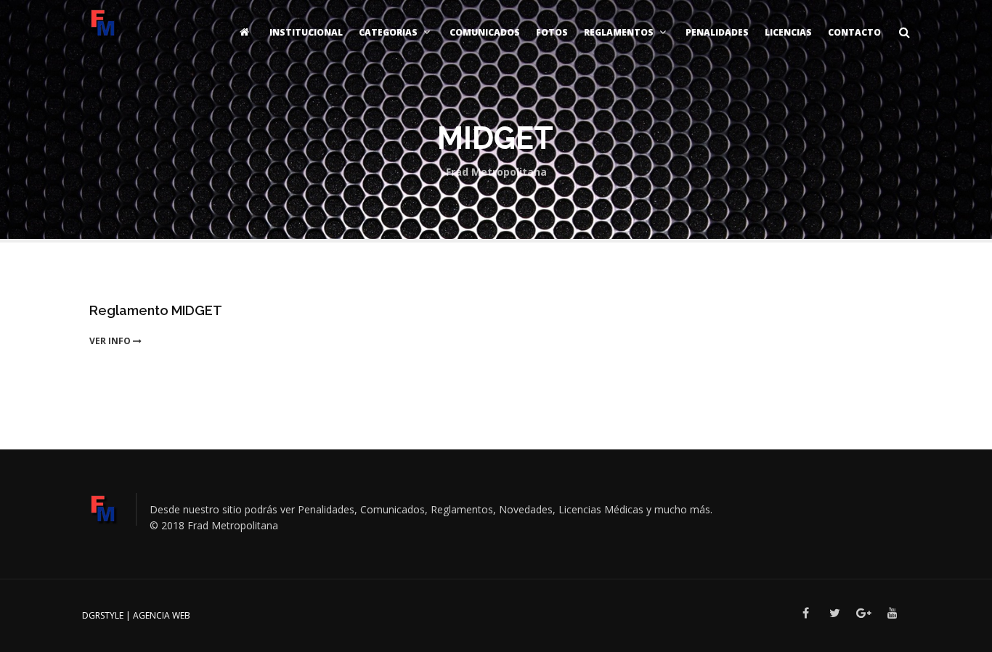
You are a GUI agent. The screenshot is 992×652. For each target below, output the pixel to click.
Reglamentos (619, 32)
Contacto (854, 32)
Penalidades (717, 32)
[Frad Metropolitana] (103, 22)
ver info (111, 341)
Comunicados (485, 32)
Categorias (388, 32)
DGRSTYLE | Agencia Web (136, 615)
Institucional (306, 32)
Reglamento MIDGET (155, 310)
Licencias (788, 32)
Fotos (552, 32)
